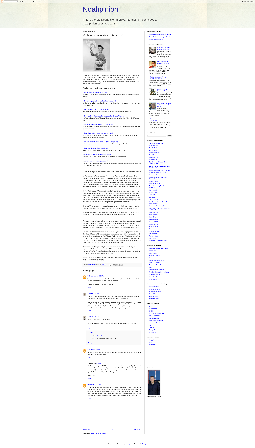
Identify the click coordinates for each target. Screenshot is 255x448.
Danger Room (153, 330)
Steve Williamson (154, 231)
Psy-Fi (151, 267)
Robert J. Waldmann (155, 222)
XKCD (151, 306)
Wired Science (153, 308)
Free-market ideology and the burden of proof (164, 104)
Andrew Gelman (154, 298)
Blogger (144, 444)
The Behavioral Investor (156, 269)
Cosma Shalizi (153, 296)
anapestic (90, 384)
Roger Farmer (153, 224)
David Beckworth (154, 155)
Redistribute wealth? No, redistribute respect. (158, 77)
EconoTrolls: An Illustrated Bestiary (95, 92)
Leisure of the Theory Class (158, 206)
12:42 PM (98, 384)
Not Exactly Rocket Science (157, 313)
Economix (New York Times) (158, 172)
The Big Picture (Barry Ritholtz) (159, 272)
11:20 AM (99, 335)
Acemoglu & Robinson (156, 143)
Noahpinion (100, 9)
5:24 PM (96, 293)
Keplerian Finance (155, 258)
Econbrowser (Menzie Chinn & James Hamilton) (158, 162)
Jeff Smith (152, 194)
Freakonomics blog (155, 183)
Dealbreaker (153, 251)
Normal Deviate (154, 318)
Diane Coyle (153, 159)
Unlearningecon (92, 276)
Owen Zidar (153, 217)
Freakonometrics (154, 289)
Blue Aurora (91, 350)
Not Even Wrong (154, 315)
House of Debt (153, 192)
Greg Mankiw (153, 190)
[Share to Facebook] (120, 265)
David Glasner (153, 157)
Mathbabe (152, 344)
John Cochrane (154, 199)
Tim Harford (153, 233)
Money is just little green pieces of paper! (97, 154)
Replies (92, 332)
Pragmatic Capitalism (156, 265)
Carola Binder (153, 148)
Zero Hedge (153, 279)
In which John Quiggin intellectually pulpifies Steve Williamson (104, 116)
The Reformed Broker (156, 274)
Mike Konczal (153, 212)
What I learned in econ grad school (96, 161)
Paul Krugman (153, 219)
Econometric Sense (155, 291)
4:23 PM (101, 276)
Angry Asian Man (154, 340)
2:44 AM (98, 350)
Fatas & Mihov (153, 181)
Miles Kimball (153, 214)
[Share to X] (118, 265)
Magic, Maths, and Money (157, 260)
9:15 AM (99, 363)
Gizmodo (152, 327)
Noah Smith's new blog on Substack (160, 37)
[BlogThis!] (116, 265)
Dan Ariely (152, 342)
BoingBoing (152, 332)
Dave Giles (152, 294)
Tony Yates (152, 238)
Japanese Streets (154, 323)
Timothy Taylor (153, 236)
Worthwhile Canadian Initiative (158, 240)
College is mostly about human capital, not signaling (101, 141)
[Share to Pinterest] (122, 265)
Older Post (137, 429)
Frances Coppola (154, 255)
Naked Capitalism (154, 262)
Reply (89, 287)
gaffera (131, 444)
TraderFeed (153, 277)
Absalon (90, 293)
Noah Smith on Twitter (156, 39)
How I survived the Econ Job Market (96, 148)
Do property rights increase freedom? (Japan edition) (101, 101)
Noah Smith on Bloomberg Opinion (160, 34)
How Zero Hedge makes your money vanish (98, 133)
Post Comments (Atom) (98, 433)
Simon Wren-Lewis (155, 229)
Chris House (153, 150)
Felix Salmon (153, 253)
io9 (150, 325)
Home (112, 429)
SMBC (151, 311)
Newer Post (86, 429)
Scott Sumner (153, 226)
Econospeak (153, 175)
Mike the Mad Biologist (156, 320)
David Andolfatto (154, 152)
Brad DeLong (153, 145)
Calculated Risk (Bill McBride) (158, 248)
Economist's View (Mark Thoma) (159, 170)
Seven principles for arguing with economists (98, 124)
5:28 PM (96, 316)
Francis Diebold (154, 287)
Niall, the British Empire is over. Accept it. (97, 109)
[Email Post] (110, 264)
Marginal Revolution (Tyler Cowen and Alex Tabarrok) (160, 209)
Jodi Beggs (152, 197)
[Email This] (114, 265)
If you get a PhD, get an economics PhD (163, 48)
